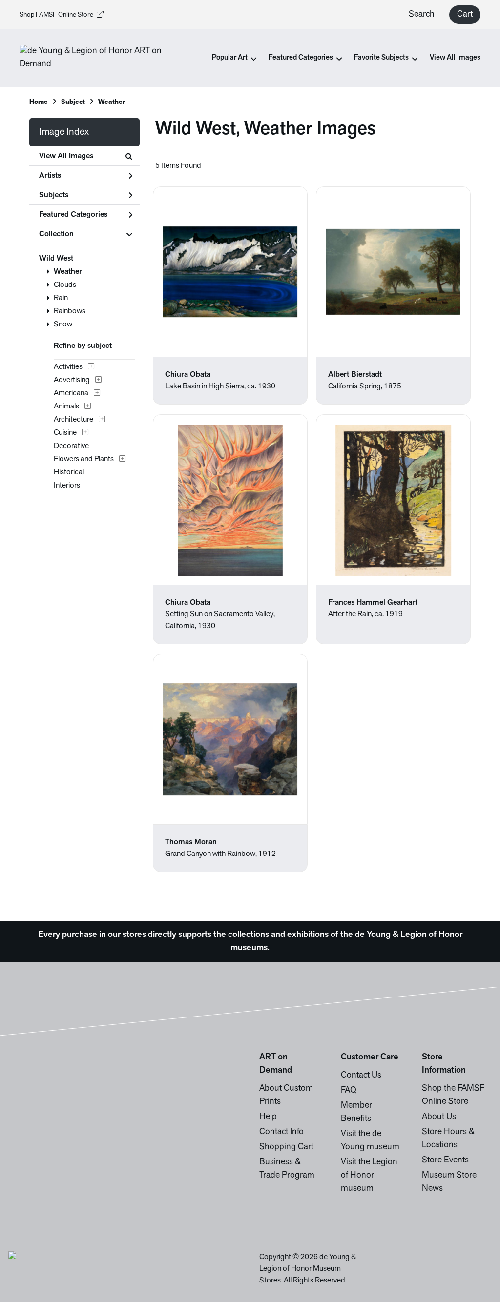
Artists (50, 176)
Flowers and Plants (84, 459)
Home (38, 102)
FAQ (348, 1090)
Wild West (56, 259)
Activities (68, 367)
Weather (68, 272)
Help (268, 1117)
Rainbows (69, 311)
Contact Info (281, 1132)
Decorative (71, 446)
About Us (439, 1117)
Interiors (67, 485)
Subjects (53, 195)
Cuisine (65, 433)
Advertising (72, 380)
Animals (66, 406)
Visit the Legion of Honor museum (369, 1175)
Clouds (65, 285)
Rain (61, 298)
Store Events (445, 1160)
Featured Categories (73, 215)
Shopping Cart (286, 1147)
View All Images (455, 57)
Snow (63, 324)
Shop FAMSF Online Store (56, 15)
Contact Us (361, 1075)
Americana (71, 393)
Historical (69, 472)
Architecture (73, 420)
